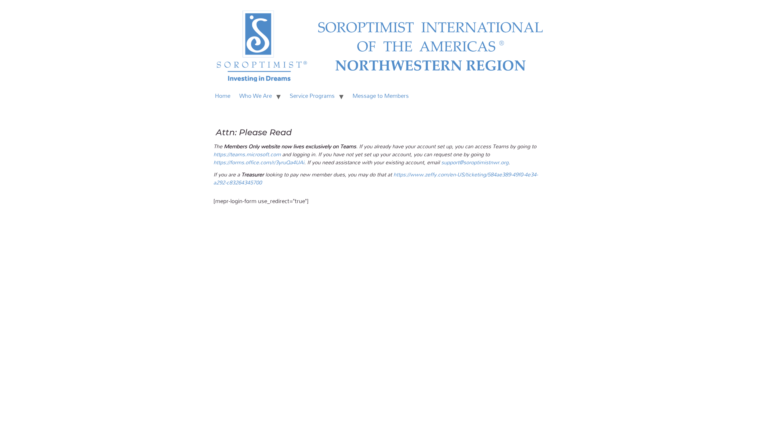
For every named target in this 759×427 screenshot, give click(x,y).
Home (222, 95)
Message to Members (381, 95)
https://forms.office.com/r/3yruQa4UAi (258, 162)
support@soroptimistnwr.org (474, 162)
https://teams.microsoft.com (247, 154)
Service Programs (312, 95)
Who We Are (255, 95)
